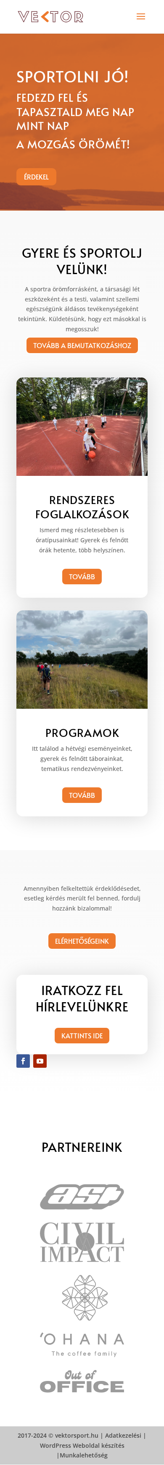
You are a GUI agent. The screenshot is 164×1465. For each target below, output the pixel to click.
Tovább (82, 576)
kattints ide (82, 1035)
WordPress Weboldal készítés (82, 1445)
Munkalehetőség (84, 1455)
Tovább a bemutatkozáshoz (82, 345)
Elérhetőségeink (82, 940)
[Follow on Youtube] (40, 1061)
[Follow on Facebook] (23, 1061)
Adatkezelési (123, 1435)
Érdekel (36, 176)
